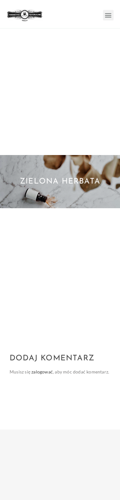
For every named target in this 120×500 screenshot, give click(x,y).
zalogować (42, 371)
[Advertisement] (60, 92)
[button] (108, 15)
